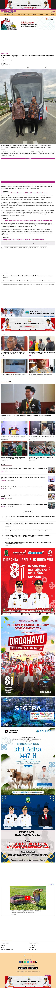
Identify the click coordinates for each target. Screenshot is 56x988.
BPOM (6, 247)
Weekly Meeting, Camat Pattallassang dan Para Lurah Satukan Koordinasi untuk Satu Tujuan (23, 495)
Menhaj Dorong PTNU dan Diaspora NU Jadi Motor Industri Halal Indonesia (23, 239)
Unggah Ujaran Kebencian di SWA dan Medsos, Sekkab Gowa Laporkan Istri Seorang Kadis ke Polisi (13, 354)
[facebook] (20, 962)
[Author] (2, 63)
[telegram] (28, 962)
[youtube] (33, 962)
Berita (7, 53)
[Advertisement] (28, 40)
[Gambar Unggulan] (28, 106)
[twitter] (22, 962)
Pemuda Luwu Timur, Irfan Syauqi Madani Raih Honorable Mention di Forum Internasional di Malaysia (28, 276)
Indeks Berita (28, 511)
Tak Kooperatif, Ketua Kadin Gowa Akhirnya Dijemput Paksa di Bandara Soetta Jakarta (27, 281)
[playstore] (33, 968)
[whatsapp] (25, 962)
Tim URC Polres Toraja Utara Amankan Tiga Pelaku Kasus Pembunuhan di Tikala (42, 353)
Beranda (2, 53)
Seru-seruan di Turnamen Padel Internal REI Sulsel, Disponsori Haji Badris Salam (25, 193)
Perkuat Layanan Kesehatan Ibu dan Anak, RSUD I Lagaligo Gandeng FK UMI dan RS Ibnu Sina (28, 284)
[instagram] (31, 962)
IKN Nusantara (13, 247)
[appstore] (22, 968)
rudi (5, 63)
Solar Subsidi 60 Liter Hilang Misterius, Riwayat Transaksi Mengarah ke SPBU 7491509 (13, 375)
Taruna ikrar (43, 247)
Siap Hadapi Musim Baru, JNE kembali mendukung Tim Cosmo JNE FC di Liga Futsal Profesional (13, 437)
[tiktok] (36, 962)
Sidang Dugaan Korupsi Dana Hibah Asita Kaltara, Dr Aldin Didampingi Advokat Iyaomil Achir (28, 530)
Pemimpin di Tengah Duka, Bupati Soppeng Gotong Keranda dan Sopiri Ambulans (22, 487)
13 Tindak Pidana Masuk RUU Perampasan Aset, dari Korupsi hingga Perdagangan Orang (27, 220)
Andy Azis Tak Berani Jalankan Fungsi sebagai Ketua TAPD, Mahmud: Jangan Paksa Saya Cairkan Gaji (30, 517)
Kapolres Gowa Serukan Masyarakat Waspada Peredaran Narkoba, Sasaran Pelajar (40, 375)
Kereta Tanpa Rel (23, 247)
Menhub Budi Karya (34, 247)
